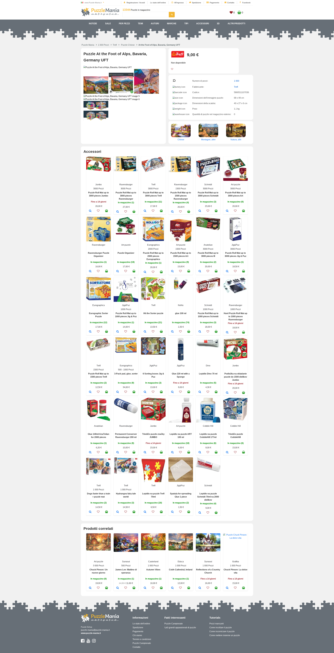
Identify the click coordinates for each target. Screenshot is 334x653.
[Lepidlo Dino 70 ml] (200, 392)
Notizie (93, 23)
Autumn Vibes (153, 570)
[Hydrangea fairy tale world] (117, 512)
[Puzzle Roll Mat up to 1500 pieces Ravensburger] (172, 212)
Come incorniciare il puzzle (222, 631)
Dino (208, 366)
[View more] (98, 171)
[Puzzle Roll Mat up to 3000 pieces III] (200, 271)
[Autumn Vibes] (145, 588)
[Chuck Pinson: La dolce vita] (227, 588)
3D (218, 23)
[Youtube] (88, 642)
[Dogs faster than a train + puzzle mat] (90, 512)
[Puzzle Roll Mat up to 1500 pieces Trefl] (90, 392)
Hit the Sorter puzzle (153, 313)
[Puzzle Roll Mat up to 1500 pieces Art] (172, 271)
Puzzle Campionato (142, 643)
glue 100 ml (180, 313)
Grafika (235, 561)
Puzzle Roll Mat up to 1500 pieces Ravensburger (180, 196)
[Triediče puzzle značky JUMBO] (145, 452)
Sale (108, 23)
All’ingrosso (179, 3)
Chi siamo (137, 635)
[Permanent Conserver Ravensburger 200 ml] (117, 452)
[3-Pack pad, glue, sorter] (117, 392)
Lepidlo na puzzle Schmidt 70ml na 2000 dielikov (208, 497)
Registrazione (132, 3)
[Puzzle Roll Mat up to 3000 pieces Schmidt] (200, 211)
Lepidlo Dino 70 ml (208, 374)
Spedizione (196, 3)
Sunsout (126, 561)
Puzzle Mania (88, 45)
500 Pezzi (126, 565)
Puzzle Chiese (128, 45)
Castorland (153, 561)
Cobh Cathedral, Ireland (180, 570)
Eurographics (153, 245)
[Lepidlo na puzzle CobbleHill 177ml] (200, 452)
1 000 (236, 81)
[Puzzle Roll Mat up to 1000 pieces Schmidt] (200, 331)
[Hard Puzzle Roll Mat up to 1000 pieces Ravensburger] (227, 332)
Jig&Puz (235, 245)
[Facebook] (82, 642)
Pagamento (214, 3)
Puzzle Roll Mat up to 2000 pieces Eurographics (153, 256)
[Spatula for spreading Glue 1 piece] (172, 512)
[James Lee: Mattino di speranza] (117, 588)
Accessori (202, 23)
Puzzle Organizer (126, 253)
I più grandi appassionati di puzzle (180, 627)
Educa (181, 561)
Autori (155, 23)
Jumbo (98, 184)
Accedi (142, 3)
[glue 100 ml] (172, 331)
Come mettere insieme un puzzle (224, 635)
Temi (140, 23)
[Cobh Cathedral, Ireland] (172, 588)
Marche (171, 23)
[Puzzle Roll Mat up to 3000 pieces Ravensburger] (117, 212)
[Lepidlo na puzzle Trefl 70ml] (145, 512)
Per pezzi (124, 23)
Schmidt (208, 184)
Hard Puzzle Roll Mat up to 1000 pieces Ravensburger (235, 316)
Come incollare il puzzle (220, 627)
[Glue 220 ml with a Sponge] (172, 392)
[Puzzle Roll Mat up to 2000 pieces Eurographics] (145, 272)
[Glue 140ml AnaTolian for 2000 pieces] (90, 452)
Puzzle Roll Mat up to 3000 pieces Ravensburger (126, 196)
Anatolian (208, 245)
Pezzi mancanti (216, 623)
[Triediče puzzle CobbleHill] (227, 452)
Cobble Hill (208, 426)
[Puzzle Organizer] (117, 271)
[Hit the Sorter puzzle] (145, 331)
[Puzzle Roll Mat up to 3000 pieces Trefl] (145, 211)
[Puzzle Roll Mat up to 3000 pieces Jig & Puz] (227, 271)
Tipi (186, 23)
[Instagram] (94, 642)
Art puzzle (235, 184)
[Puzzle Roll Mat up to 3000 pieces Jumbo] (90, 211)
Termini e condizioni (142, 639)
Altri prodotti (236, 23)
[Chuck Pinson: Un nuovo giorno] (90, 588)
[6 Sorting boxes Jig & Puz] (145, 392)
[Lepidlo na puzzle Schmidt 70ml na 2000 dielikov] (200, 513)
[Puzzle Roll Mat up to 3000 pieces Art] (227, 211)
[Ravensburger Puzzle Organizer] (90, 271)
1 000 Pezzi (103, 45)
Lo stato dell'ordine (158, 3)
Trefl (115, 45)
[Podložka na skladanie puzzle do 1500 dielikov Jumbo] (227, 393)
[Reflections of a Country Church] (200, 588)
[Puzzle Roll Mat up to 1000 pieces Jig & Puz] (117, 331)
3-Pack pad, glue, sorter (126, 374)
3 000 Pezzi (98, 565)
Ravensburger (126, 184)
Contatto (230, 3)
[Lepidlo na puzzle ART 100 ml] (172, 452)
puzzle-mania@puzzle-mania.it (95, 630)
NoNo (180, 305)
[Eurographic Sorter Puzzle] (90, 331)
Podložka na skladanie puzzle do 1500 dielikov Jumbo (235, 377)
